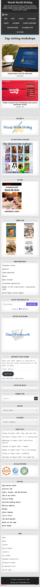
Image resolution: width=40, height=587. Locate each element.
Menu (6, 15)
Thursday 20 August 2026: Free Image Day (18, 457)
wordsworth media (12, 28)
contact (21, 19)
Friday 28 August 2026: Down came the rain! (19, 433)
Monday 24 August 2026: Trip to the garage (19, 450)
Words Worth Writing (20, 2)
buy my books (32, 19)
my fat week (20, 32)
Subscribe (8, 374)
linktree (6, 23)
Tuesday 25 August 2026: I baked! (15, 446)
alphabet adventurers (29, 23)
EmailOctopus (24, 309)
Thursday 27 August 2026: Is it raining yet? (20, 437)
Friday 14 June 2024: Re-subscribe (20, 74)
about (13, 19)
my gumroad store (27, 28)
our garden (16, 23)
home (5, 19)
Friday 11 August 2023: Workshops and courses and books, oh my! (20, 103)
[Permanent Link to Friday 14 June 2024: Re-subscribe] (20, 58)
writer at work (20, 49)
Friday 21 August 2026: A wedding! (15, 453)
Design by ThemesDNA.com (20, 582)
